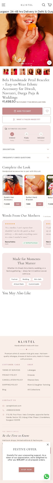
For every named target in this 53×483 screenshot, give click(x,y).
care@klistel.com (13, 406)
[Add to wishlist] (47, 111)
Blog (4, 389)
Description (9, 149)
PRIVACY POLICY (9, 375)
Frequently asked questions (17, 158)
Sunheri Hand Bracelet (31, 198)
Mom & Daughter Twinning (39, 385)
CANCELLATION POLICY (12, 380)
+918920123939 (13, 410)
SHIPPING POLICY (10, 385)
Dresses (31, 375)
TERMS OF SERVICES (11, 370)
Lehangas (32, 370)
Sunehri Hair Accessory (9, 198)
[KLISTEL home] (26, 342)
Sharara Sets (33, 380)
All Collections (34, 389)
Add (17, 204)
